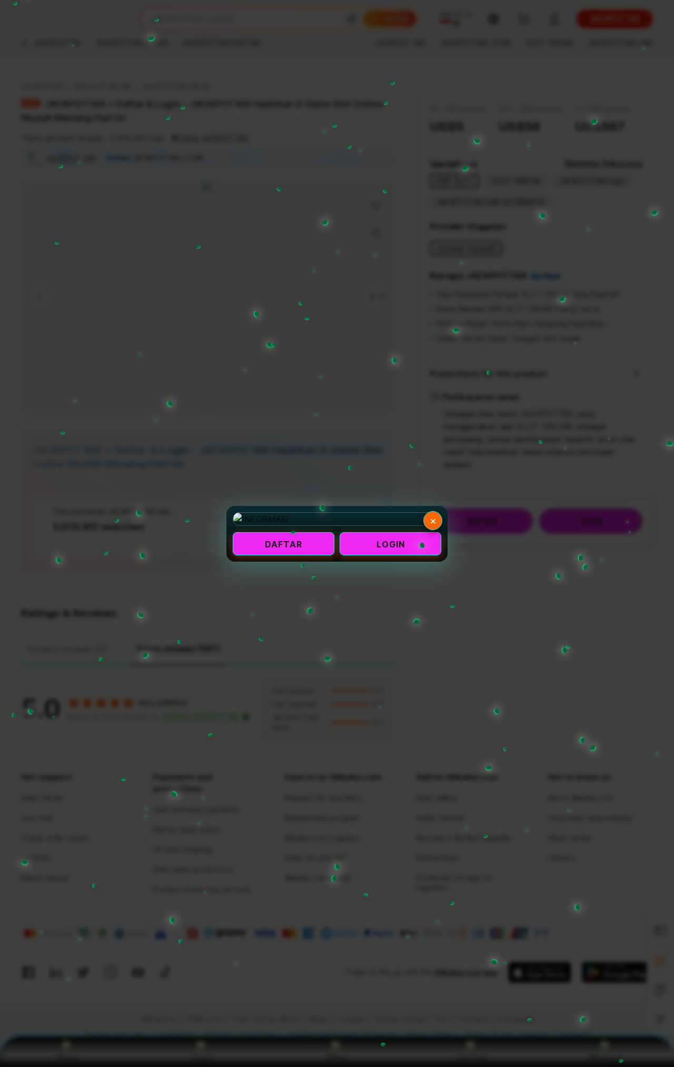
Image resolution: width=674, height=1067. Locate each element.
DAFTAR (283, 544)
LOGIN (390, 544)
